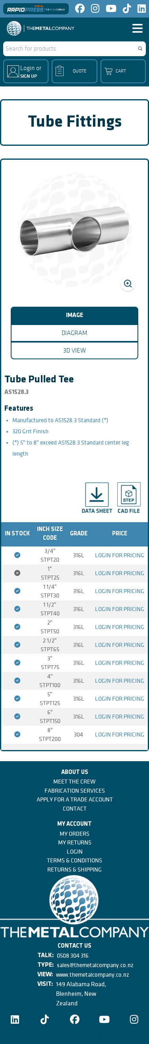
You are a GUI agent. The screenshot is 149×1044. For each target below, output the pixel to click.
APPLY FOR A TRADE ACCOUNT (75, 799)
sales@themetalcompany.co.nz (95, 965)
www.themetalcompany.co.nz (92, 975)
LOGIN (75, 851)
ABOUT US (74, 773)
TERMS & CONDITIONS (74, 860)
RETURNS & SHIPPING (74, 869)
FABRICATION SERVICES (75, 790)
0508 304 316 (73, 955)
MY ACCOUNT (74, 824)
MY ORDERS (74, 833)
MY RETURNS (74, 842)
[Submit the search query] (140, 49)
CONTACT (75, 808)
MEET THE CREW (74, 781)
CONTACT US (74, 946)
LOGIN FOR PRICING (119, 555)
